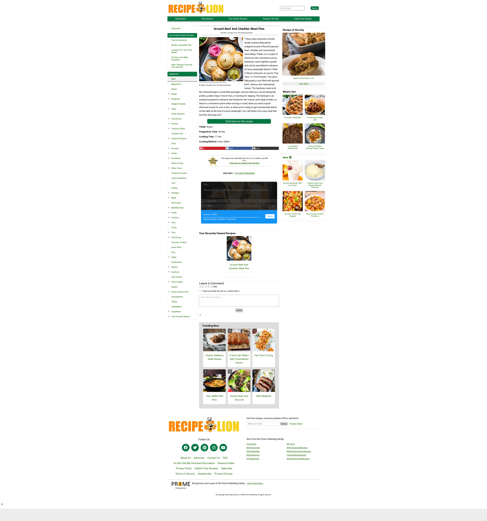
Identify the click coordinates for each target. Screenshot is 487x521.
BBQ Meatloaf (263, 396)
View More (304, 84)
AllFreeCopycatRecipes (297, 448)
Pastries (175, 217)
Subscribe (175, 28)
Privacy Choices (223, 473)
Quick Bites (176, 247)
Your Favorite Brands (180, 316)
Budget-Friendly (178, 104)
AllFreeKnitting (253, 451)
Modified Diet (177, 208)
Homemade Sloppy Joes (315, 119)
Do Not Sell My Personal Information (194, 463)
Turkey (174, 302)
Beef (173, 79)
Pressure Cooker (178, 242)
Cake (173, 109)
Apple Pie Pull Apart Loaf (303, 78)
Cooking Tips (177, 133)
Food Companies (178, 178)
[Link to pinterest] (204, 447)
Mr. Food (290, 444)
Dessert (175, 148)
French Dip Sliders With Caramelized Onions (239, 359)
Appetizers (176, 84)
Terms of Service (185, 473)
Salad (173, 257)
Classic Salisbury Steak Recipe (214, 357)
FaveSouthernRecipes (296, 455)
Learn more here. (255, 483)
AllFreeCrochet (253, 448)
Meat (173, 198)
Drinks (174, 153)
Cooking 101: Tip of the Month (181, 51)
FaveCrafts (251, 444)
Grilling (174, 188)
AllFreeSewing (253, 455)
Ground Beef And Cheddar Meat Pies (239, 266)
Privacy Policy (184, 468)
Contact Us (213, 457)
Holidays (175, 193)
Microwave (176, 203)
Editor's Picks (177, 163)
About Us (185, 457)
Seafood (175, 272)
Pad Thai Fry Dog (263, 355)
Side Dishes (176, 277)
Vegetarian (176, 311)
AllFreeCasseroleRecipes (298, 459)
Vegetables (176, 306)
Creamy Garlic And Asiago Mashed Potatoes (315, 185)
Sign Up (284, 424)
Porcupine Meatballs (244, 173)
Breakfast (175, 99)
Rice (173, 252)
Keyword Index (226, 463)
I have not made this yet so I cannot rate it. (221, 291)
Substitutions (177, 297)
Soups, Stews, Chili (179, 292)
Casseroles (176, 119)
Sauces (174, 267)
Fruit (173, 183)
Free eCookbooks (179, 40)
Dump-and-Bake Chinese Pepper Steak (315, 147)
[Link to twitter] (195, 447)
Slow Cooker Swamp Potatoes (315, 215)
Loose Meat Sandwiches (293, 147)
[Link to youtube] (223, 447)
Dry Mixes (175, 158)
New (285, 157)
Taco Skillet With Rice (214, 398)
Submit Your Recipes (206, 468)
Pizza (174, 227)
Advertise (199, 457)
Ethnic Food (176, 168)
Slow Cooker (177, 282)
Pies (173, 222)
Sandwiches (176, 262)
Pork (173, 232)
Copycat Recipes (178, 138)
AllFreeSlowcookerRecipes (299, 451)
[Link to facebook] (185, 447)
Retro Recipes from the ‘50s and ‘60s (181, 66)
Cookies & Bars (178, 128)
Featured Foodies (179, 173)
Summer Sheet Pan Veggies (293, 215)
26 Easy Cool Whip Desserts (179, 58)
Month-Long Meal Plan (181, 45)
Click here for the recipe (239, 121)
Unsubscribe (204, 473)
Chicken (174, 123)
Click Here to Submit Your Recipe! (244, 163)
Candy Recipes (178, 114)
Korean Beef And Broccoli (239, 398)
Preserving (176, 237)
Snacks (174, 287)
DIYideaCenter (253, 459)
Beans (174, 89)
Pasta (174, 212)
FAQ (225, 457)
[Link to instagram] (214, 447)
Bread (174, 94)
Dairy (173, 143)
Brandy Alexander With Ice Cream (292, 184)
